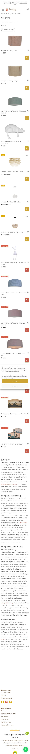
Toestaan (15, 381)
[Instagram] (6, 702)
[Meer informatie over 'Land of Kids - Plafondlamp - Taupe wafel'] (27, 391)
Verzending (4, 716)
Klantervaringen (6, 722)
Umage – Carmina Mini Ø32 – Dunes (12, 172)
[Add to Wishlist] (28, 50)
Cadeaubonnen (6, 692)
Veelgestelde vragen (7, 725)
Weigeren (15, 386)
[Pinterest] (10, 702)
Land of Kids (23, 522)
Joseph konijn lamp (7, 603)
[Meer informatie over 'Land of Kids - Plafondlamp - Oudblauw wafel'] (27, 300)
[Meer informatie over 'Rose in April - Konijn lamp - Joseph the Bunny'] (27, 270)
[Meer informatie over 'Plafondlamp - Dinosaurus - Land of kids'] (27, 421)
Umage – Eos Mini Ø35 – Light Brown (12, 232)
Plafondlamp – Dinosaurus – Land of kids (13, 414)
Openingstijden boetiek (8, 714)
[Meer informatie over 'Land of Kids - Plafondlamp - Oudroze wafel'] (27, 360)
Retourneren (5, 719)
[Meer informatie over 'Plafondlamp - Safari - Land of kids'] (27, 451)
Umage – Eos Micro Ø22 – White (11, 202)
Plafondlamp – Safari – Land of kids (12, 444)
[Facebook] (2, 702)
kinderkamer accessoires (9, 484)
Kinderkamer (9, 22)
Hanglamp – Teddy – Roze (9, 50)
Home (2, 22)
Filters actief (9, 30)
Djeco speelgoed (6, 698)
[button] (27, 58)
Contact (3, 711)
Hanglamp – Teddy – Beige (9, 81)
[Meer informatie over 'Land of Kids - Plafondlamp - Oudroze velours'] (27, 330)
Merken (3, 695)
